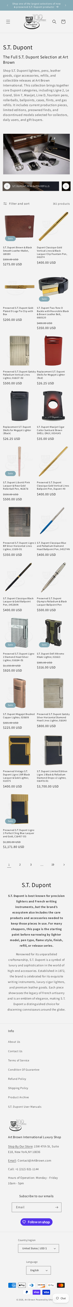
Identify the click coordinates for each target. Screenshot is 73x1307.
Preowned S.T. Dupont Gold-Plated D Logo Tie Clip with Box (18, 311)
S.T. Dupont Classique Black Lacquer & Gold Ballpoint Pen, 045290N (18, 601)
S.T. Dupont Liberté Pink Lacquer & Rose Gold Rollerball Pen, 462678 (16, 485)
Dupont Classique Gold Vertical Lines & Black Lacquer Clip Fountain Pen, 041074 (52, 252)
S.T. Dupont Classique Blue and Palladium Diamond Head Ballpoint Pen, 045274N (53, 546)
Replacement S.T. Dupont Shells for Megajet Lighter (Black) (17, 430)
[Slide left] (7, 186)
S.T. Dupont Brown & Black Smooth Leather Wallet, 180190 (17, 250)
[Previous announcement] (7, 5)
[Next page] (63, 864)
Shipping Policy (18, 1088)
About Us (14, 1042)
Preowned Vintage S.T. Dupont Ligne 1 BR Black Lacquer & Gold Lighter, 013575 (16, 776)
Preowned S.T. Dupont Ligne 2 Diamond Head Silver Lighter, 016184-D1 (18, 656)
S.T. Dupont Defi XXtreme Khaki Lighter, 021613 (50, 655)
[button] (8, 21)
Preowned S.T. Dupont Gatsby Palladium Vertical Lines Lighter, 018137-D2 (19, 374)
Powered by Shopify (46, 1299)
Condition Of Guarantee (23, 1069)
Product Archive (18, 1097)
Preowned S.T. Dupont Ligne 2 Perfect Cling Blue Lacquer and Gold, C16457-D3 (18, 833)
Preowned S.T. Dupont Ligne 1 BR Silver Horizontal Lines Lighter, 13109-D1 (19, 546)
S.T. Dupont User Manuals (24, 1106)
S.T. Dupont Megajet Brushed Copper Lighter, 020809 (19, 715)
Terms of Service (18, 1060)
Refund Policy (17, 1079)
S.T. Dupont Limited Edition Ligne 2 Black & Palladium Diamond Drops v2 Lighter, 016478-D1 (52, 776)
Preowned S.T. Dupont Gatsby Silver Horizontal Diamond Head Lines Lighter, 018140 (53, 717)
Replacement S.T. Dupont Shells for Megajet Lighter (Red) (51, 374)
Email (12, 1160)
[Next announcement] (65, 5)
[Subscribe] (56, 1207)
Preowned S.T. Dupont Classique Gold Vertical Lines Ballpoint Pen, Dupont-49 (53, 485)
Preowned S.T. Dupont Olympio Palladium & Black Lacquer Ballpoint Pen (52, 601)
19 (53, 864)
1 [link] (9, 865)
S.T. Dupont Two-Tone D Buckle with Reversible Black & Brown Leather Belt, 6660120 (53, 312)
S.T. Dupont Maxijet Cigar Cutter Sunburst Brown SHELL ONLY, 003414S (50, 430)
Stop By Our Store (20, 1146)
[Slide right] (66, 186)
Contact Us (15, 1051)
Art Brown (30, 1299)
